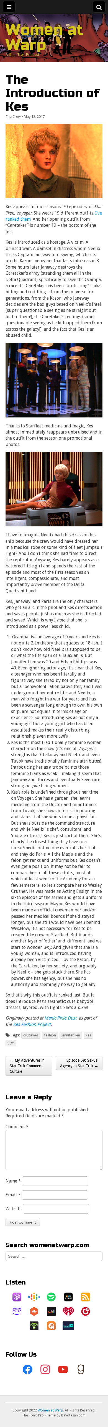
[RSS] (88, 1297)
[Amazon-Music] (19, 1311)
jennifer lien (70, 1035)
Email (13, 1194)
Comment (17, 1126)
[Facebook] (27, 1369)
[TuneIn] (71, 1325)
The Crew (13, 116)
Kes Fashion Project (32, 1024)
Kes (88, 1035)
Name (13, 1181)
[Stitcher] (71, 1297)
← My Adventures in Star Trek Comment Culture (27, 1066)
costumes (30, 1035)
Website (14, 1208)
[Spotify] (54, 1297)
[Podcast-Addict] (54, 1325)
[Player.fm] (88, 1311)
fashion (50, 1035)
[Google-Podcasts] (36, 1297)
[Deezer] (54, 1311)
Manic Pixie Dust (60, 1018)
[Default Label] (63, 1369)
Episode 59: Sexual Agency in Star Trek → (79, 1063)
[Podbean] (36, 1325)
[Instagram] (45, 1369)
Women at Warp (44, 37)
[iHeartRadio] (71, 1311)
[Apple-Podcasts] (19, 1297)
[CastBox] (36, 1311)
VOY (10, 1043)
